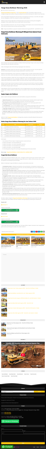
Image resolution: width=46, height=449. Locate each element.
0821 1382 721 (4, 204)
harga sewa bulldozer (13, 117)
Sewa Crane (26, 374)
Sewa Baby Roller (12, 374)
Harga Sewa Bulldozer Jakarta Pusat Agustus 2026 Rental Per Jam (7, 246)
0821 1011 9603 (5, 216)
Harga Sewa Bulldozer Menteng (8, 12)
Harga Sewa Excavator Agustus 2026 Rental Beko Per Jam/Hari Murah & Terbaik (24, 298)
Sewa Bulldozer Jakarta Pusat (8, 231)
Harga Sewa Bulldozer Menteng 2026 (37, 245)
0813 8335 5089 (7, 413)
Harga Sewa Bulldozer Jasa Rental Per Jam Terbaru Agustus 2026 (21, 293)
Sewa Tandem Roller (5, 376)
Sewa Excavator (33, 374)
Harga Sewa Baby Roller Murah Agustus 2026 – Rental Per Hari (20, 303)
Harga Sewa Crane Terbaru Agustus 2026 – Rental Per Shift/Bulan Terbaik (23, 288)
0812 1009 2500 (7, 412)
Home (34, 447)
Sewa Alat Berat (5, 374)
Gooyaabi (17, 447)
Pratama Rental (5, 10)
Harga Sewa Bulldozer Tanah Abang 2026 (22, 246)
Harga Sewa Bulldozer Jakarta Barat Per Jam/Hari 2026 (19, 152)
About (38, 447)
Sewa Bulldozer (20, 374)
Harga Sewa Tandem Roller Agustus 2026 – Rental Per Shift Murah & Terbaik (23, 308)
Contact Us (42, 447)
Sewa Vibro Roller (14, 376)
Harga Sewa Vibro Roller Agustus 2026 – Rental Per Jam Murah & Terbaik (23, 313)
